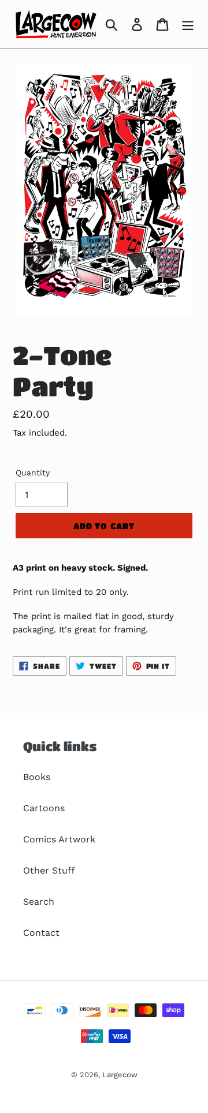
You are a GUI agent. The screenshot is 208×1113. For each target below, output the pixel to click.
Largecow (120, 1074)
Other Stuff (49, 870)
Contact (41, 932)
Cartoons (44, 808)
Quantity (33, 472)
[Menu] (187, 25)
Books (36, 776)
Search (38, 901)
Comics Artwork (59, 839)
